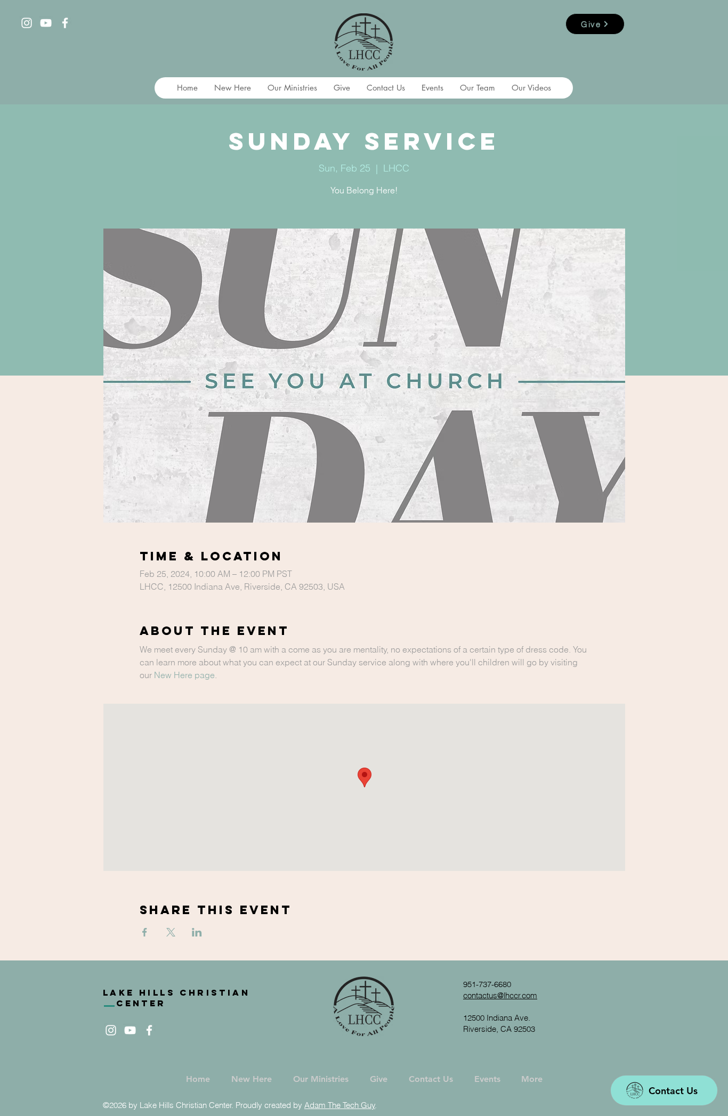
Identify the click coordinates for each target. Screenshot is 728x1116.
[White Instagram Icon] (27, 23)
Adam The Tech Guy (339, 1105)
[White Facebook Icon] (65, 23)
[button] (232, 88)
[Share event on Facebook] (145, 932)
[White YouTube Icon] (46, 23)
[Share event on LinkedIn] (197, 932)
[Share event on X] (171, 932)
